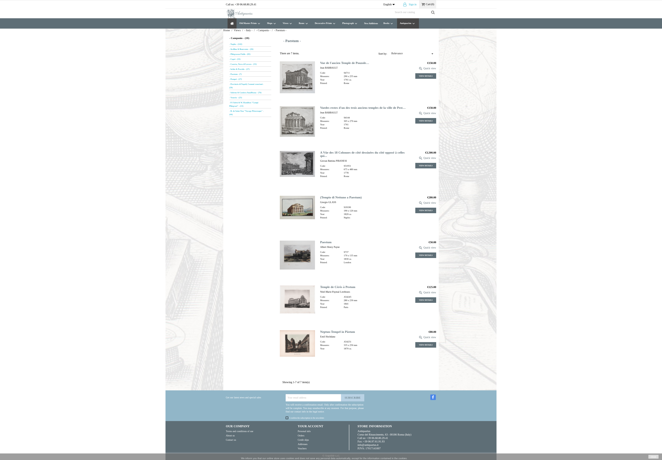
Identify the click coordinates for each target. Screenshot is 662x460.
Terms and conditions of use (239, 431)
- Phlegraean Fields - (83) (239, 54)
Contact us (231, 439)
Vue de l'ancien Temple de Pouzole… (344, 63)
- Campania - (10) (239, 38)
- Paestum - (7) (235, 74)
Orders (301, 435)
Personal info (304, 431)
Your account (310, 426)
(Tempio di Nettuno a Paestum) (341, 197)
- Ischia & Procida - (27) (239, 69)
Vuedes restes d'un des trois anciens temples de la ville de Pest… (363, 107)
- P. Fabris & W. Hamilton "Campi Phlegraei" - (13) (243, 104)
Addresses (302, 444)
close (653, 456)
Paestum (326, 242)
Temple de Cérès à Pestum (337, 287)
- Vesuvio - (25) (235, 98)
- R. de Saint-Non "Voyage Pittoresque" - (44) (246, 112)
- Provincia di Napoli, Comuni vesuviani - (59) (246, 86)
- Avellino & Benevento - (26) (241, 49)
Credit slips (303, 439)
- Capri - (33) (234, 59)
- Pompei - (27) (235, 79)
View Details (426, 76)
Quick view (427, 68)
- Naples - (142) (235, 44)
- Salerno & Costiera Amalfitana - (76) (245, 93)
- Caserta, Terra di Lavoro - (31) (243, 64)
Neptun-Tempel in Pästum (337, 331)
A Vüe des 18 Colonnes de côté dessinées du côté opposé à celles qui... (362, 154)
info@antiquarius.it (368, 444)
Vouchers (302, 448)
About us (230, 435)
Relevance (412, 54)
